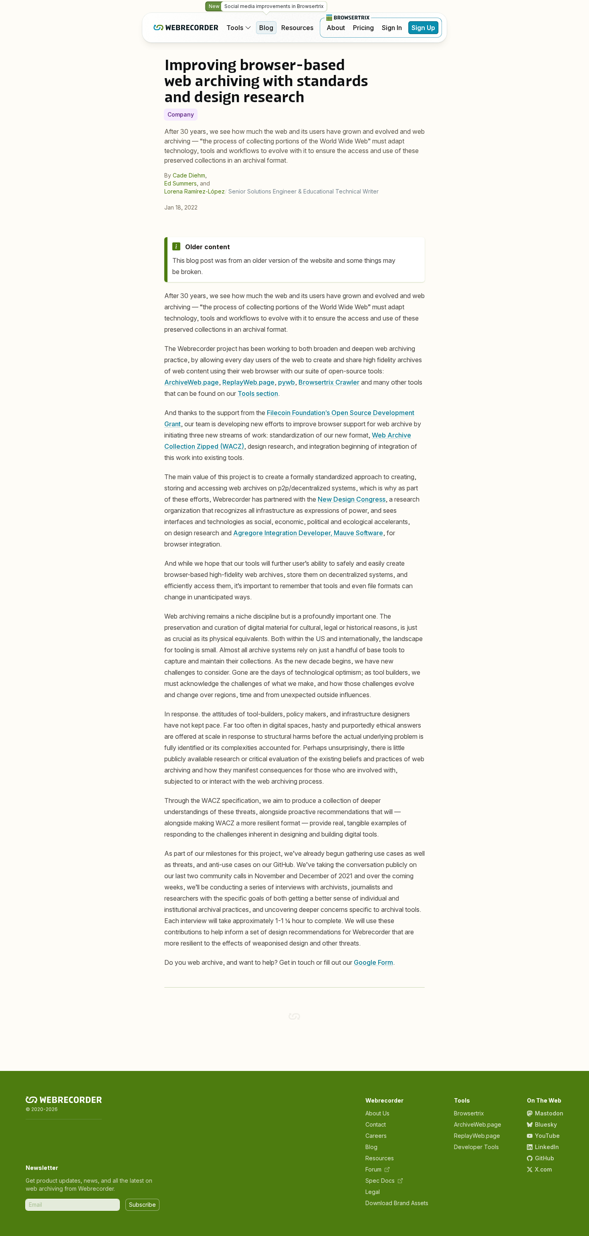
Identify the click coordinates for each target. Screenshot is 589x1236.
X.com (543, 1169)
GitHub (544, 1158)
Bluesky (546, 1124)
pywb (286, 382)
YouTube (547, 1135)
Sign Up (423, 28)
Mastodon (549, 1113)
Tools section (258, 393)
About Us (377, 1113)
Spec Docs (380, 1180)
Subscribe (142, 1204)
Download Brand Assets (396, 1203)
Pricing (363, 28)
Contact (375, 1124)
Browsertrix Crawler (329, 382)
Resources (297, 28)
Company (180, 114)
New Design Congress (351, 499)
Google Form (373, 962)
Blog (266, 28)
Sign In (392, 28)
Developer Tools (476, 1146)
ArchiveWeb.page (191, 382)
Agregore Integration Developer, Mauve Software (308, 533)
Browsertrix (469, 1113)
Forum (373, 1169)
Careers (376, 1135)
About (336, 28)
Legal (372, 1191)
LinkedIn (547, 1146)
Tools (234, 28)
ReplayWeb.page (248, 382)
